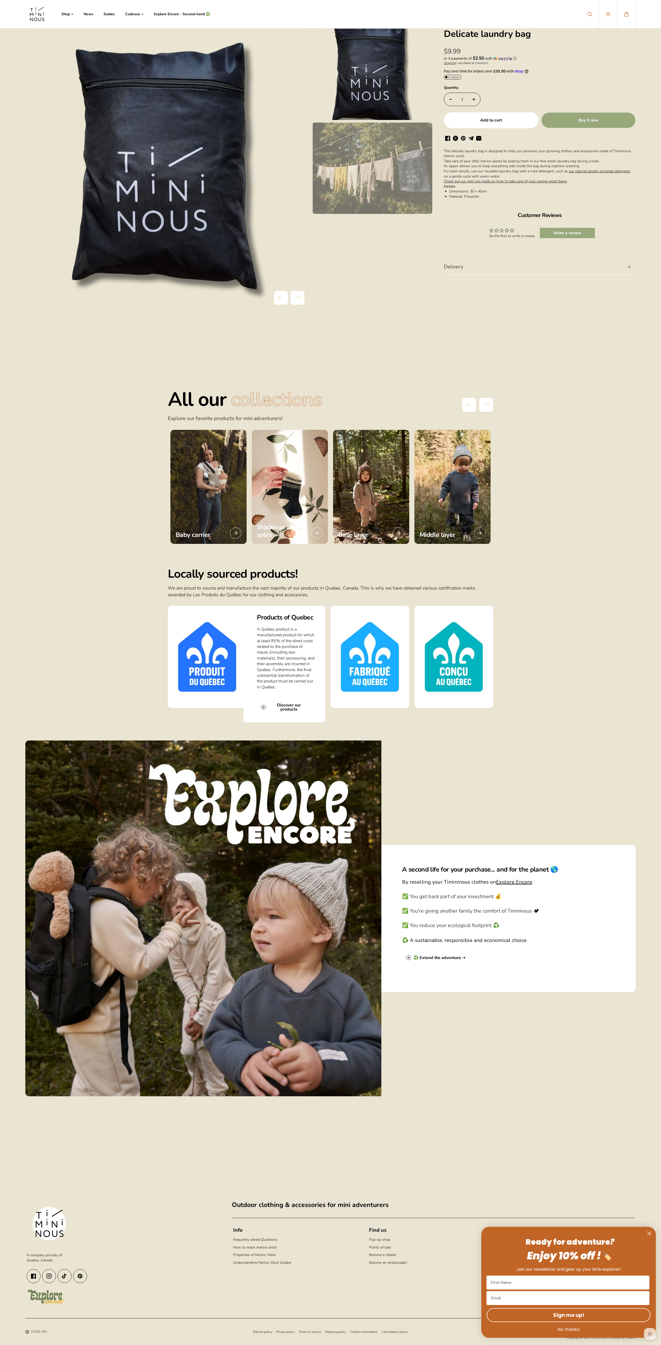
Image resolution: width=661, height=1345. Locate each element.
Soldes (109, 14)
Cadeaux (132, 14)
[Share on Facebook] (448, 138)
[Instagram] (49, 1276)
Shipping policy (335, 1332)
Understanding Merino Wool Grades (262, 1262)
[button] (626, 14)
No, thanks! (568, 1329)
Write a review (567, 233)
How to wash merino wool (255, 1247)
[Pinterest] (80, 1276)
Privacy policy (285, 1332)
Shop (65, 14)
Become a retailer (383, 1254)
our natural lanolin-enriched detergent (599, 171)
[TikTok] (65, 1276)
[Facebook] (34, 1276)
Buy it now (588, 120)
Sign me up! (568, 1315)
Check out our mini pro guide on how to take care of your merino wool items (505, 181)
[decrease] (450, 99)
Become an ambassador (388, 1262)
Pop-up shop (379, 1239)
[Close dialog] (649, 1233)
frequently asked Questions (255, 1239)
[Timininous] (37, 14)
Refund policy (262, 1332)
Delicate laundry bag (487, 34)
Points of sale (380, 1247)
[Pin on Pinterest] (463, 138)
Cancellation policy (395, 1332)
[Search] (590, 14)
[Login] (608, 14)
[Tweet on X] (455, 138)
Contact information (364, 1332)
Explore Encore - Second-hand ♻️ (182, 14)
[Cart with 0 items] (626, 14)
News (88, 14)
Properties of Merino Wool (254, 1254)
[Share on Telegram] (471, 138)
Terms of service (310, 1332)
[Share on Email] (479, 138)
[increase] (473, 99)
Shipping (450, 63)
